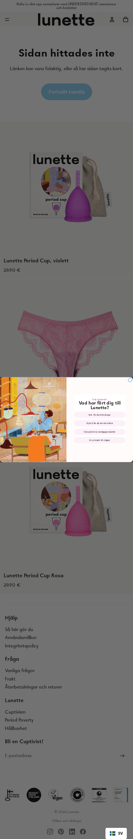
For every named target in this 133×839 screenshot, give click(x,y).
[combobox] (116, 833)
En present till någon (99, 440)
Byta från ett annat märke (100, 423)
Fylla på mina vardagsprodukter (100, 431)
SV (120, 833)
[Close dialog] (130, 380)
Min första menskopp (99, 414)
